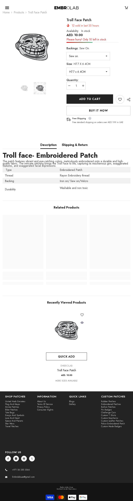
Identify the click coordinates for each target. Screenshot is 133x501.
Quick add (66, 357)
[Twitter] (32, 458)
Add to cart (90, 99)
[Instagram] (16, 458)
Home (6, 12)
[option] (32, 47)
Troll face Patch (66, 370)
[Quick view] (82, 323)
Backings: (77, 48)
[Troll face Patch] (66, 330)
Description (48, 145)
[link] (120, 99)
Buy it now (98, 111)
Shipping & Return (75, 145)
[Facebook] (8, 458)
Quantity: (72, 80)
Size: (78, 64)
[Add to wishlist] (82, 315)
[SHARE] (127, 99)
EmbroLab (67, 365)
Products (19, 12)
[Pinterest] (24, 458)
